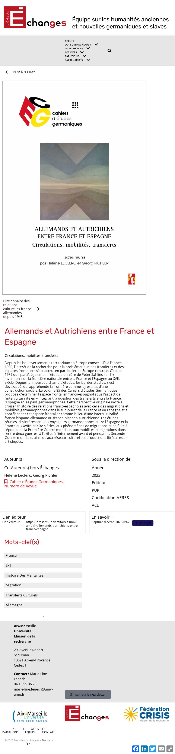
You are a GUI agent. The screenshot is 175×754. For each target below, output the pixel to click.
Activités (71, 52)
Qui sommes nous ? (78, 44)
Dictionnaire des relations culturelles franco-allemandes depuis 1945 (17, 309)
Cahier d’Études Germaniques (36, 482)
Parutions (72, 56)
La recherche (74, 48)
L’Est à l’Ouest (24, 72)
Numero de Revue (20, 486)
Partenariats (74, 60)
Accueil (70, 41)
